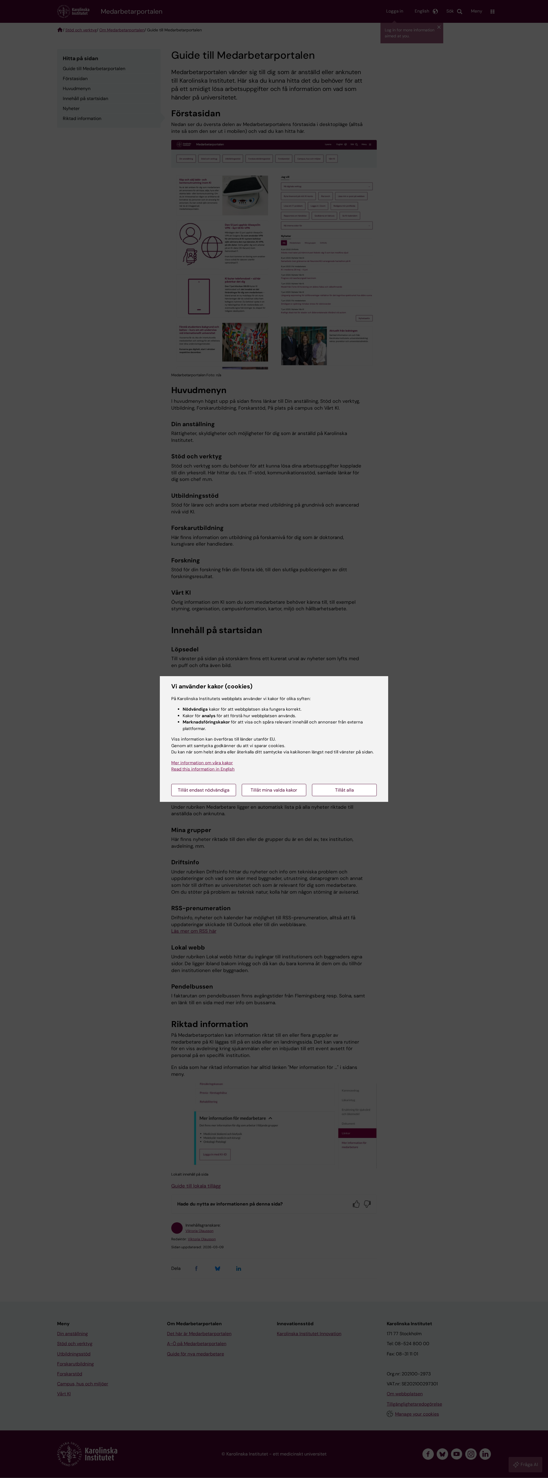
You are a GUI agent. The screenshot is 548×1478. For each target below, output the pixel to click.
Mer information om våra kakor (202, 763)
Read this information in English (203, 769)
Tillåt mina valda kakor (274, 790)
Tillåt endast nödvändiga (203, 790)
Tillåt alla (344, 790)
